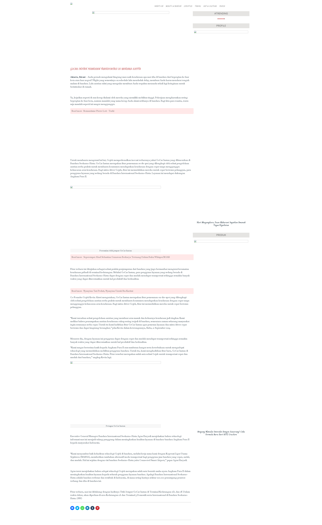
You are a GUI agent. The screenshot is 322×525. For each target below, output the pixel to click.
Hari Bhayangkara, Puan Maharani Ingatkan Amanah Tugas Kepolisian (221, 224)
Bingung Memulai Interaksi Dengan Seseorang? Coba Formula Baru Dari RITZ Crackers (221, 433)
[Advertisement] (130, 138)
